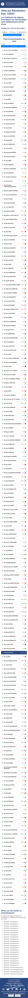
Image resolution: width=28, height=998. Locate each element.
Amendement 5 (14, 930)
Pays (8, 46)
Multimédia (21, 985)
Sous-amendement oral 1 (16, 967)
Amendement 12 (14, 945)
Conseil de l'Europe (14, 980)
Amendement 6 (14, 932)
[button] (24, 35)
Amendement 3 (14, 926)
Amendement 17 (14, 956)
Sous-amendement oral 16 (17, 971)
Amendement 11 (14, 943)
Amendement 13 (14, 947)
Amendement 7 (14, 934)
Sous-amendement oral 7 (16, 969)
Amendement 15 (14, 952)
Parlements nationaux (14, 981)
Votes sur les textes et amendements (12, 34)
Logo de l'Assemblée (10, 985)
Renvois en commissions (16, 973)
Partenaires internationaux (14, 983)
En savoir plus (21, 993)
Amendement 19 (14, 960)
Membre (3, 46)
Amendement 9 (14, 939)
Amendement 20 (14, 963)
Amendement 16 (14, 954)
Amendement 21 (14, 965)
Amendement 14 (14, 950)
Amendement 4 (14, 928)
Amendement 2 (14, 924)
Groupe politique (14, 46)
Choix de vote (22, 46)
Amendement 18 (14, 958)
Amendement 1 (14, 921)
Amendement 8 (14, 937)
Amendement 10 (14, 941)
